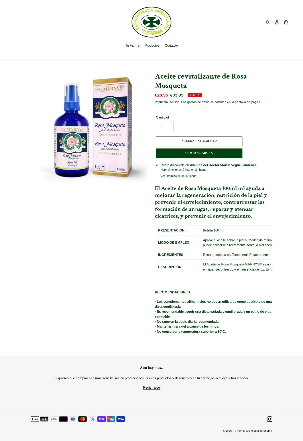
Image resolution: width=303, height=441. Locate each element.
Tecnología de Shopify (259, 430)
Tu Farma (239, 430)
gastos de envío (198, 102)
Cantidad (162, 117)
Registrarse (151, 387)
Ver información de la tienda (178, 176)
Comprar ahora (199, 153)
